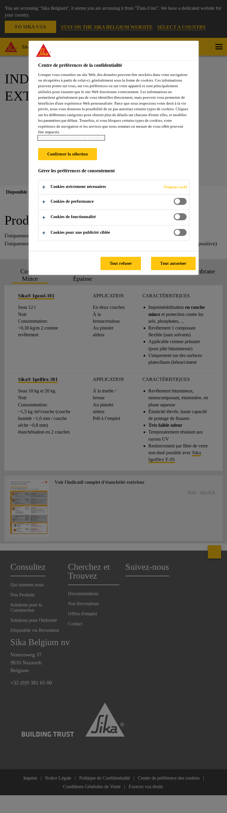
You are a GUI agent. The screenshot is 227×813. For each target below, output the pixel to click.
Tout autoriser (173, 263)
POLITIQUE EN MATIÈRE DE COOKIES (71, 138)
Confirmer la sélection (67, 154)
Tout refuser (121, 263)
